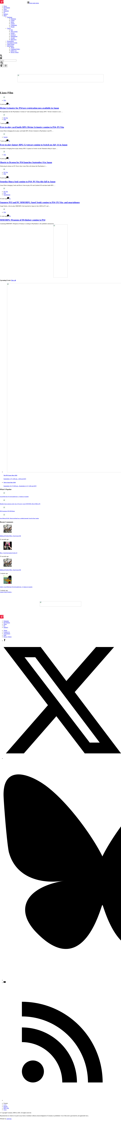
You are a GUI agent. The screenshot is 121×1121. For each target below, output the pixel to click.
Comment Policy (15, 49)
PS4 (5, 100)
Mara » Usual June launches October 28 (8, 552)
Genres (13, 23)
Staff (5, 635)
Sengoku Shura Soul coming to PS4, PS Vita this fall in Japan (27, 181)
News (5, 6)
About (12, 47)
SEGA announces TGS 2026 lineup (7, 511)
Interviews (13, 39)
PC (4, 12)
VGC (5, 1109)
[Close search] (1, 58)
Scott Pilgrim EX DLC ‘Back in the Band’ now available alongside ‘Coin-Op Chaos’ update (19, 518)
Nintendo (6, 11)
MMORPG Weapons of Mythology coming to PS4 (22, 220)
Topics (9, 28)
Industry (6, 14)
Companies (14, 25)
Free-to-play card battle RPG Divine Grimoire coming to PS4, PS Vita (32, 127)
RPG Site (6, 1108)
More (5, 15)
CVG (5, 1105)
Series (12, 22)
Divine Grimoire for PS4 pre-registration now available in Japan (29, 108)
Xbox (5, 9)
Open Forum (10, 44)
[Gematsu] (13, 3)
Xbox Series (14, 31)
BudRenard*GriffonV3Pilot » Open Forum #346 (10, 535)
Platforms (13, 19)
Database (9, 17)
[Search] (1, 56)
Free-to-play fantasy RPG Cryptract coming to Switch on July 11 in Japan (33, 145)
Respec (6, 1106)
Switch (13, 33)
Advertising (7, 633)
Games (13, 20)
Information (10, 46)
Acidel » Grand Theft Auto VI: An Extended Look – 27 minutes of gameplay (16, 586)
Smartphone (14, 36)
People (12, 27)
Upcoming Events (12, 42)
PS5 (12, 30)
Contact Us (7, 632)
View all (13, 280)
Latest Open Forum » (6, 592)
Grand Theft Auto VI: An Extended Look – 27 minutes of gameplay (14, 496)
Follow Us (14, 50)
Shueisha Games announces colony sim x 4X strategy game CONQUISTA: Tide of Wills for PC (20, 503)
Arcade (13, 38)
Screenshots (10, 41)
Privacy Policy (15, 52)
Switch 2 (13, 35)
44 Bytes (9, 1118)
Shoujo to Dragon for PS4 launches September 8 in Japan (26, 162)
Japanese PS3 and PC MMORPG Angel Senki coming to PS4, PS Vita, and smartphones (40, 202)
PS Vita (6, 118)
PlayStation (7, 7)
